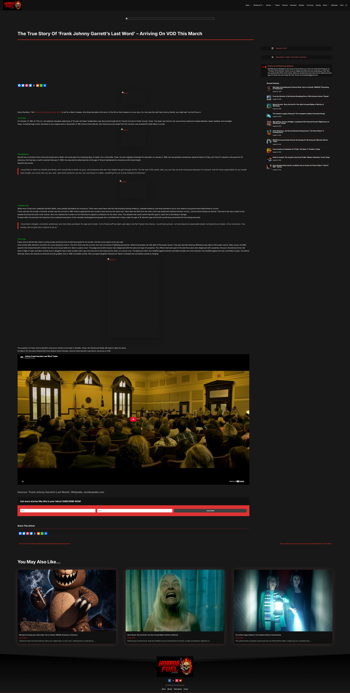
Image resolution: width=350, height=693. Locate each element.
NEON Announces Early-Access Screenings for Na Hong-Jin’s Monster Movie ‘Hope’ (300, 140)
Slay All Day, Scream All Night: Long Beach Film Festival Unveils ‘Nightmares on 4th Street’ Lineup (301, 122)
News (247, 5)
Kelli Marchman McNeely (284, 66)
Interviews (293, 5)
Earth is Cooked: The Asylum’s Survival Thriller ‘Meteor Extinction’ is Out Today (301, 157)
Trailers (277, 5)
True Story (303, 57)
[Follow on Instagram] (176, 680)
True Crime (310, 5)
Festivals (285, 5)
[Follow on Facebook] (169, 680)
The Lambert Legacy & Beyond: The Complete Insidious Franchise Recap (299, 114)
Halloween (334, 5)
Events (186, 689)
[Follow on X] (173, 680)
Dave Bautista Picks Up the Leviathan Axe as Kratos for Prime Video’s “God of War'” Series (300, 166)
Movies (268, 5)
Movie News (280, 57)
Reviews (301, 5)
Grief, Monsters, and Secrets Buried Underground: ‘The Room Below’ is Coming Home (298, 131)
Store (341, 5)
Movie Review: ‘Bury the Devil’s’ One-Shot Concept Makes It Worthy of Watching (298, 105)
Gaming (318, 5)
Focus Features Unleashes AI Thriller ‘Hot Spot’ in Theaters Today (296, 149)
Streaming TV (257, 5)
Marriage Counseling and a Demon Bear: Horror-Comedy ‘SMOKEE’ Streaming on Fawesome (301, 88)
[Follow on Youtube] (180, 680)
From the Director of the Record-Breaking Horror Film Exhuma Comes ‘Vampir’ (301, 96)
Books (325, 5)
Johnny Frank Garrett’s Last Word (48, 112)
